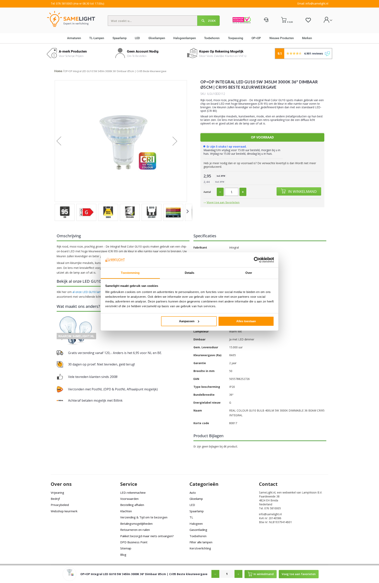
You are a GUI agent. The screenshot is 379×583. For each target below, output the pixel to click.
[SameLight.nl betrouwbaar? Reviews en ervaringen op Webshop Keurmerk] (241, 20)
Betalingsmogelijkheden (136, 524)
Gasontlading (198, 530)
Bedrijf (55, 499)
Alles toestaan (246, 321)
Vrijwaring (57, 492)
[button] (63, 141)
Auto (193, 492)
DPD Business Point (133, 542)
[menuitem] (75, 38)
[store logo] (71, 18)
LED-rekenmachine (133, 492)
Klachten (126, 511)
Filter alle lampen (201, 542)
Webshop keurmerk (64, 511)
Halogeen (196, 524)
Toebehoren (198, 536)
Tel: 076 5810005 (62, 3)
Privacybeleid (60, 505)
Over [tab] (248, 272)
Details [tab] (189, 272)
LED (192, 505)
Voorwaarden (129, 499)
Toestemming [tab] (130, 272)
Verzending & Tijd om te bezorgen (143, 517)
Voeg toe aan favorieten (223, 202)
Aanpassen (186, 321)
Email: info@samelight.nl (312, 3)
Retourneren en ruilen (135, 530)
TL (191, 517)
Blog (123, 555)
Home (58, 71)
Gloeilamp (196, 499)
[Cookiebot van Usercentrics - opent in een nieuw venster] (256, 260)
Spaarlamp (197, 511)
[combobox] (164, 20)
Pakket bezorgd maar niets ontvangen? (147, 536)
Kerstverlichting (200, 548)
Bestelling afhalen (132, 505)
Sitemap (125, 548)
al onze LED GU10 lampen (89, 292)
